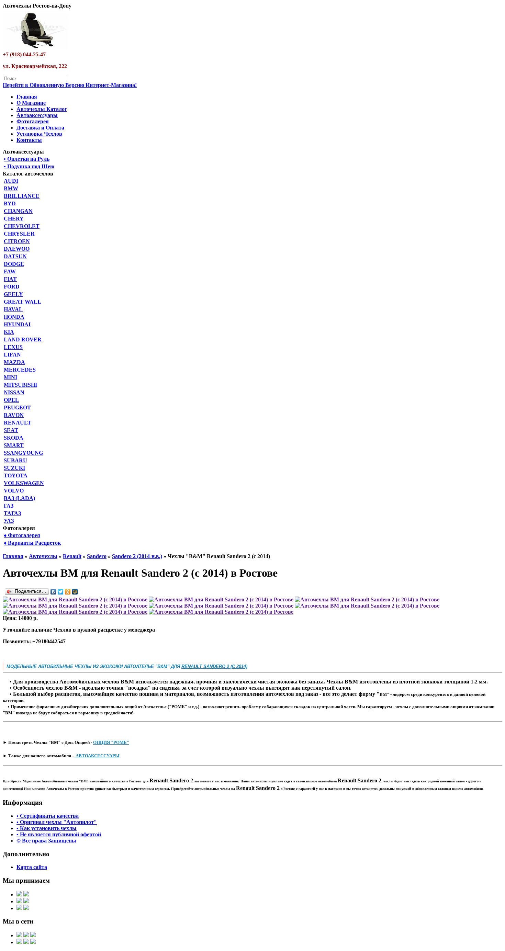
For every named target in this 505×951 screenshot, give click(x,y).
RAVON (14, 415)
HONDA (14, 317)
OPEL (11, 400)
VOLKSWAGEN (24, 483)
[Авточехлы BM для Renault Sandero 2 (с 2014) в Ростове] (75, 599)
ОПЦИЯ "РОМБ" (111, 742)
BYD (10, 203)
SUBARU (15, 460)
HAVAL (13, 309)
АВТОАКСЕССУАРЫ (97, 755)
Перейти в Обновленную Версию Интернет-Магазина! (70, 85)
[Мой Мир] (75, 591)
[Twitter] (60, 591)
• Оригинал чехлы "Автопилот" (56, 822)
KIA (9, 332)
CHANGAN (18, 211)
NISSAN (14, 392)
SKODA (13, 438)
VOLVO (14, 491)
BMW (11, 188)
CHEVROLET (22, 226)
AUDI (11, 181)
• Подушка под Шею (29, 166)
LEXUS (13, 347)
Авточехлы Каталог (41, 109)
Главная (26, 97)
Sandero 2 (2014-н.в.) (137, 556)
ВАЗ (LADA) (19, 498)
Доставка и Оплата (40, 128)
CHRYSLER (19, 234)
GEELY (13, 294)
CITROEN (17, 241)
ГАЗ (8, 506)
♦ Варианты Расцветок (32, 543)
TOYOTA (15, 475)
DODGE (14, 264)
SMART (14, 445)
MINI (10, 377)
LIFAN (12, 355)
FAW (10, 271)
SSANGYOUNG (23, 453)
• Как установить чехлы (46, 828)
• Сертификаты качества (47, 816)
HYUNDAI (17, 324)
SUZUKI (14, 468)
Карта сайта (31, 867)
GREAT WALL (22, 302)
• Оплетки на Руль (26, 159)
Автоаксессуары (37, 115)
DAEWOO (17, 249)
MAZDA (14, 362)
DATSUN (15, 256)
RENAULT (17, 423)
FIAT (10, 279)
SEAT (11, 430)
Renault (72, 556)
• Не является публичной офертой (58, 834)
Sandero (96, 556)
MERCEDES (20, 370)
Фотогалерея (32, 121)
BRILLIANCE (22, 196)
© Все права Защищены (46, 841)
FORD (12, 287)
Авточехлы (43, 556)
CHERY (14, 219)
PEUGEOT (17, 407)
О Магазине (31, 103)
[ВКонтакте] (53, 591)
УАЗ (9, 521)
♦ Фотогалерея (22, 535)
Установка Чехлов (39, 134)
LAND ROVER (23, 339)
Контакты (29, 140)
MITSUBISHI (20, 385)
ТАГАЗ (12, 513)
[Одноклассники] (67, 591)
